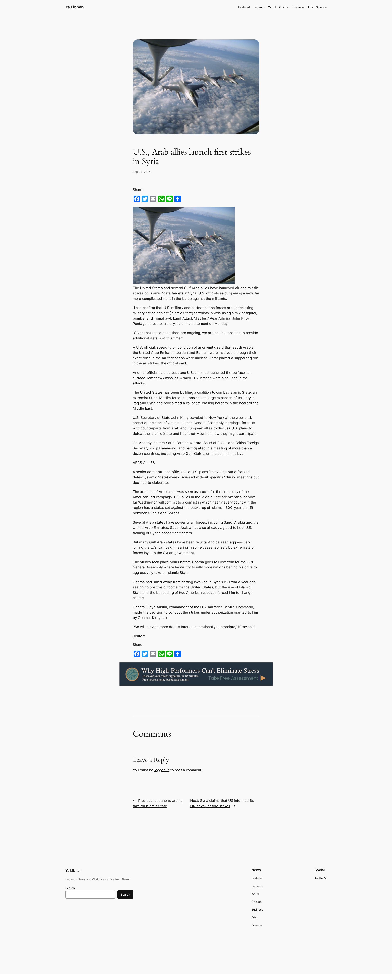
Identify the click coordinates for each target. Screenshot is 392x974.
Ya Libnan (74, 6)
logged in (161, 770)
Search (70, 888)
